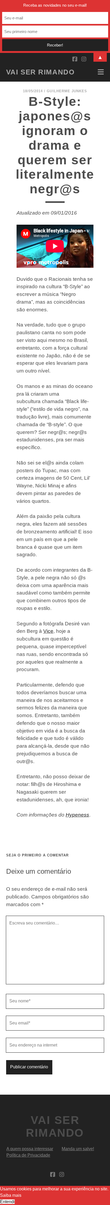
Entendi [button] (7, 1201)
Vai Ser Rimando (40, 72)
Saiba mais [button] (10, 1195)
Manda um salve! (78, 1149)
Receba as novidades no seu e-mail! (55, 5)
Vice (48, 631)
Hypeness (77, 815)
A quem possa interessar (29, 1149)
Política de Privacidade (28, 1155)
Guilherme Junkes (67, 91)
